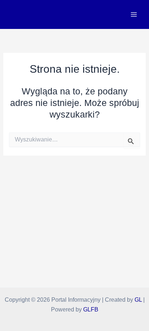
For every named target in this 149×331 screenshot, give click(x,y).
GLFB (90, 309)
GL (138, 299)
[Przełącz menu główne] (133, 15)
